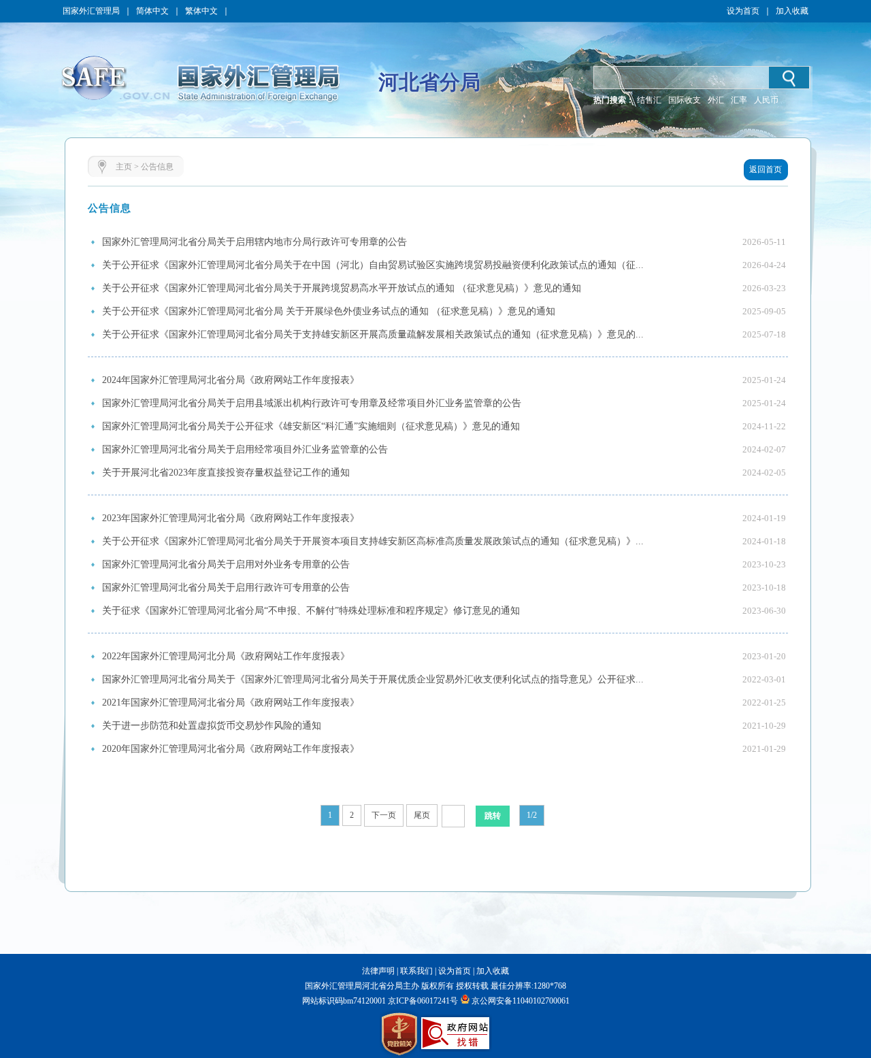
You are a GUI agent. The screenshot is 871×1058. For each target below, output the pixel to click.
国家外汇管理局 (91, 11)
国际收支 (684, 100)
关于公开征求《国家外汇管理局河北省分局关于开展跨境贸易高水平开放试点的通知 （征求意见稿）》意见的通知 (341, 288)
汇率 (739, 100)
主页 (124, 166)
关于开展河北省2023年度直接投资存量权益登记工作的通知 (226, 472)
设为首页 (743, 11)
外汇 (716, 100)
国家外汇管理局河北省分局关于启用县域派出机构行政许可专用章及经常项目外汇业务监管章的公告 (311, 403)
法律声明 (378, 971)
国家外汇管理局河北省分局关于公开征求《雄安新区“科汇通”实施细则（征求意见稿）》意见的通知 (311, 426)
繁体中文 (201, 11)
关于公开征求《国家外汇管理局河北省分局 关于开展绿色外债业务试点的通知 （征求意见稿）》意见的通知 (328, 311)
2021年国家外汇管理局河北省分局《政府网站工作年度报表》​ (230, 702)
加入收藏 (792, 11)
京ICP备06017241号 (422, 1001)
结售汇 (649, 100)
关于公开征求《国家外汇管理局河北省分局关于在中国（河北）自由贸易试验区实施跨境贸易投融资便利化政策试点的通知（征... (373, 265)
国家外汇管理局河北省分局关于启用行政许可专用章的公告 (226, 587)
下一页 (384, 815)
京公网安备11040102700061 (521, 1001)
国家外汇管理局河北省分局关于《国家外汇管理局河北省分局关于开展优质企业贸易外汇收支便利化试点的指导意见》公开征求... (373, 679)
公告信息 (157, 166)
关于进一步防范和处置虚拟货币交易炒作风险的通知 (211, 726)
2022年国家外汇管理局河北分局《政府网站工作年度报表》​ (226, 656)
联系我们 (416, 971)
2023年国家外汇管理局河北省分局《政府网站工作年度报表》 (230, 518)
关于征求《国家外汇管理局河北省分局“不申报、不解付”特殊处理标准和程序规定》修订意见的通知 (311, 611)
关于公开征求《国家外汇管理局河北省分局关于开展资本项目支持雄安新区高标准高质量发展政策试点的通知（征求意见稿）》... (373, 541)
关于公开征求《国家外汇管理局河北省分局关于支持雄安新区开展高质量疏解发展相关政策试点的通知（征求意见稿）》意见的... (373, 334)
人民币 (766, 100)
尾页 (422, 815)
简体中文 (152, 11)
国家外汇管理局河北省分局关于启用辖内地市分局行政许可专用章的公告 (254, 242)
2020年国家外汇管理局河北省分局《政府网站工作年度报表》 (230, 749)
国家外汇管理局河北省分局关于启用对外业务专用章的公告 (226, 564)
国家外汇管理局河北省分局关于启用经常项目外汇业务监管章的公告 (245, 449)
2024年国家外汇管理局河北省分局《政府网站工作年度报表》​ (230, 380)
